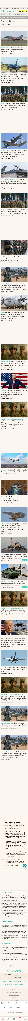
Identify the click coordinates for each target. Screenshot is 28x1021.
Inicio (14, 1019)
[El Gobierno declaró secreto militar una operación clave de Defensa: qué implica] (14, 38)
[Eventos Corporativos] (15, 975)
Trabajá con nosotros (14, 987)
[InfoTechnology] (18, 978)
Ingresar (25, 1019)
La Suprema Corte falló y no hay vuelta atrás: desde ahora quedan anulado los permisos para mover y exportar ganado (16, 854)
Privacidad (14, 997)
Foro (19, 1019)
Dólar (11, 8)
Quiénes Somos (8, 984)
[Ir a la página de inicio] (8, 11)
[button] (25, 866)
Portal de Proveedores (18, 984)
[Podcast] (10, 978)
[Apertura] (7, 975)
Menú (3, 1019)
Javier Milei (23, 8)
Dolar (8, 1019)
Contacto (5, 981)
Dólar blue (17, 8)
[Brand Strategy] (22, 975)
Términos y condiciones (14, 995)
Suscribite (22, 981)
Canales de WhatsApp (14, 981)
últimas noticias (4, 8)
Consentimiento (14, 1000)
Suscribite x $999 (23, 11)
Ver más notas (14, 768)
